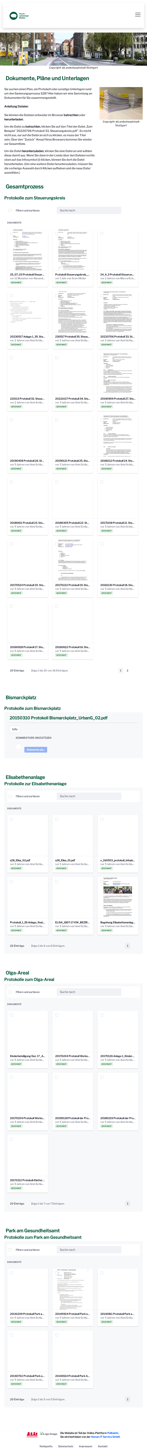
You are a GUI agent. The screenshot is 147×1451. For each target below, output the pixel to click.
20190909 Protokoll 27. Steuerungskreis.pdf (118, 398)
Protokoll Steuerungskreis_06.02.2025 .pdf (72, 274)
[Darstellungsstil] (135, 210)
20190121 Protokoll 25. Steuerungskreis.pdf (72, 460)
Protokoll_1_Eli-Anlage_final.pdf (27, 922)
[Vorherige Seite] (113, 670)
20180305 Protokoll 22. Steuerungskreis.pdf (72, 522)
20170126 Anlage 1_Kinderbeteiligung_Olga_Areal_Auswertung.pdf (118, 1056)
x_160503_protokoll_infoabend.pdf (118, 860)
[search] (117, 210)
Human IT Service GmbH (105, 1436)
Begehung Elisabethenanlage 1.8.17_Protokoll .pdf (118, 922)
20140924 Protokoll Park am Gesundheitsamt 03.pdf (72, 1313)
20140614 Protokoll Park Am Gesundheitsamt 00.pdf (72, 1375)
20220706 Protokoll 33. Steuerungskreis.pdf (118, 336)
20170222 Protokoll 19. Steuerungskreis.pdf (72, 585)
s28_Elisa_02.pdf (20, 860)
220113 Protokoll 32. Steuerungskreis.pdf (27, 398)
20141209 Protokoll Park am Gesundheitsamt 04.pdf (27, 1313)
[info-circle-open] (127, 210)
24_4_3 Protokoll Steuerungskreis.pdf (118, 274)
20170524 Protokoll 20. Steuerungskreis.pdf (27, 585)
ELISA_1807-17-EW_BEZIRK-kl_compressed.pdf (72, 922)
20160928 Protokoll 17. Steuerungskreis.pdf (27, 647)
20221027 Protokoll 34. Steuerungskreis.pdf (72, 398)
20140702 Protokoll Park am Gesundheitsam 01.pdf (27, 1375)
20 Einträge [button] (19, 671)
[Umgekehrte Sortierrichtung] (51, 210)
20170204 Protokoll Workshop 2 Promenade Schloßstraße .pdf (27, 1118)
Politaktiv (112, 1432)
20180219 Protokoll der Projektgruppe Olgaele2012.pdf (118, 1118)
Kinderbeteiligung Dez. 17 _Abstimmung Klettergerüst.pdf (27, 1056)
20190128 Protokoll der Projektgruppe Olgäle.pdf (72, 1118)
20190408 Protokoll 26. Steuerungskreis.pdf (27, 460)
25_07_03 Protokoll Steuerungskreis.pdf (27, 274)
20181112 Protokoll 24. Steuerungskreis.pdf (118, 460)
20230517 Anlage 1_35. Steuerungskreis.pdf (27, 336)
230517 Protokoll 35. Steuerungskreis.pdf (72, 336)
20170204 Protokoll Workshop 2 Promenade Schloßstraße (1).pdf (72, 1056)
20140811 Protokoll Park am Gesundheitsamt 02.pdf (118, 1313)
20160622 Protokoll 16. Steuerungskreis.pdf (72, 647)
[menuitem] (46, 1446)
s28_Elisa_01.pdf (65, 860)
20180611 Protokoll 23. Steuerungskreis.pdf (27, 522)
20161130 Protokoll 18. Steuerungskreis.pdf (118, 585)
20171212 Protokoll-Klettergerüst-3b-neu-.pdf (27, 1180)
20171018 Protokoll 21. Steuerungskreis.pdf (118, 522)
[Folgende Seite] (135, 670)
